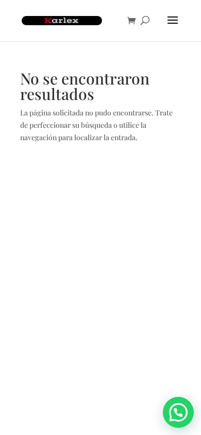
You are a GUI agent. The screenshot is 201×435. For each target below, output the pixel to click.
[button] (178, 412)
